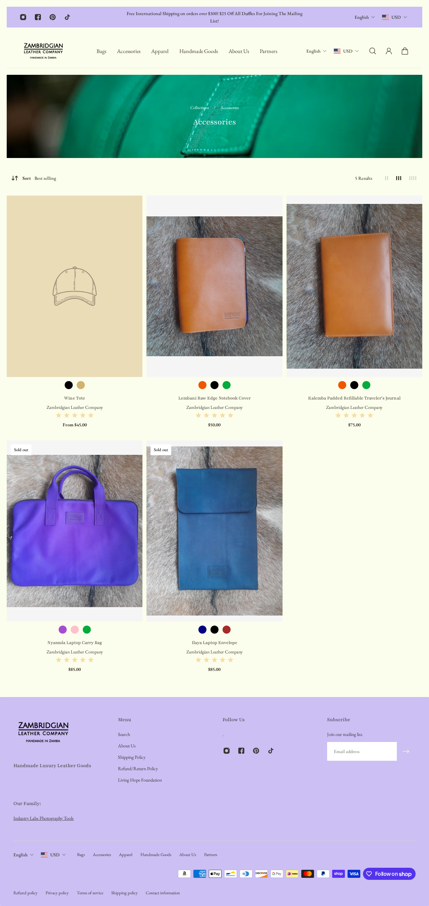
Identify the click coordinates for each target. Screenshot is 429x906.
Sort (39, 178)
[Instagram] (23, 17)
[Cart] (405, 51)
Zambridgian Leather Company (75, 407)
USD (396, 17)
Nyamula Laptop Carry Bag (74, 643)
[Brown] (227, 630)
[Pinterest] (52, 17)
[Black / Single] (69, 385)
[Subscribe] (406, 751)
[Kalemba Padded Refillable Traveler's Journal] (354, 286)
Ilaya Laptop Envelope (214, 643)
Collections (200, 107)
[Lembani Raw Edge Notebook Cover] (214, 286)
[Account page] (389, 51)
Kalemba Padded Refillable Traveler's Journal (354, 398)
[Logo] (43, 51)
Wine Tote (74, 398)
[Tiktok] (67, 17)
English (362, 17)
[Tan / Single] (81, 385)
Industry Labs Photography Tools (43, 818)
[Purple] (63, 630)
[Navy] (202, 630)
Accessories (230, 107)
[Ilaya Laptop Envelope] (214, 531)
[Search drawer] (373, 51)
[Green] (227, 385)
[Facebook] (37, 17)
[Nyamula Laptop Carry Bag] (74, 531)
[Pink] (75, 630)
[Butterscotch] (202, 385)
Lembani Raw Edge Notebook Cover (214, 398)
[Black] (214, 385)
